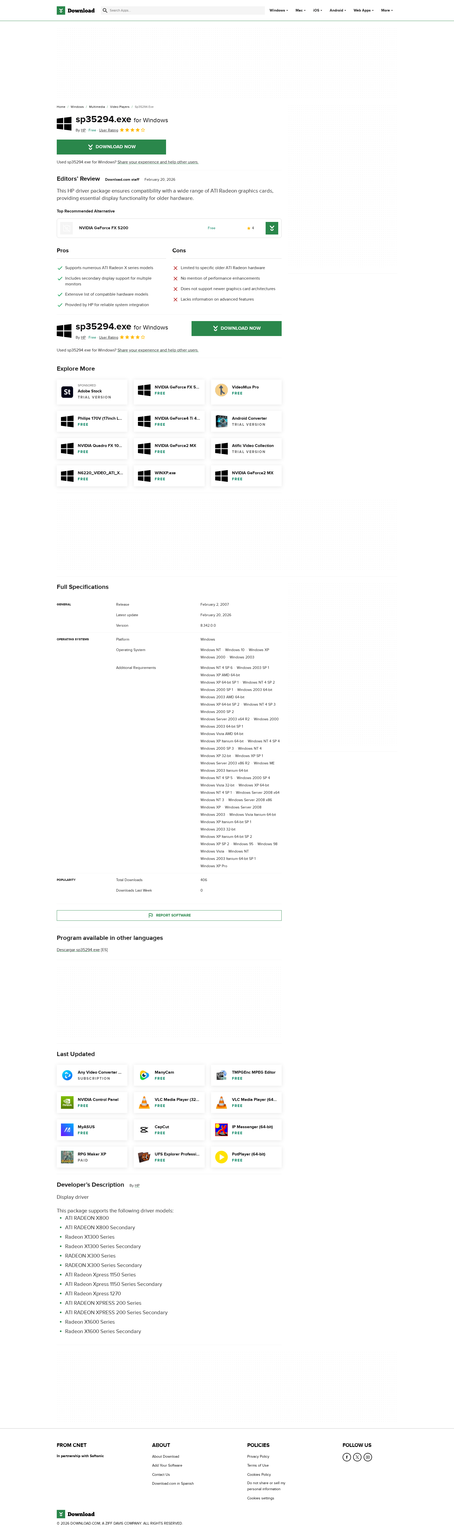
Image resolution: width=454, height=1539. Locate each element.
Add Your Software (167, 1465)
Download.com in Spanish (173, 1483)
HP (137, 1185)
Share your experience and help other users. (158, 162)
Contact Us (161, 1474)
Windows (277, 10)
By (81, 130)
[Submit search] (105, 10)
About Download (165, 1456)
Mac (299, 10)
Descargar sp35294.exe (78, 949)
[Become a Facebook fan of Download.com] (347, 1457)
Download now (116, 147)
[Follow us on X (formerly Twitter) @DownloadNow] (357, 1457)
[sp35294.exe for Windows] (64, 123)
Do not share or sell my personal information (266, 1486)
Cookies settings (260, 1498)
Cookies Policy (259, 1474)
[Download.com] (76, 10)
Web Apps (362, 10)
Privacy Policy (258, 1456)
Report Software (173, 915)
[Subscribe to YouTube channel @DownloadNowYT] (368, 1457)
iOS (316, 10)
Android (336, 10)
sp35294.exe (122, 119)
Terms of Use (258, 1465)
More (385, 10)
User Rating (108, 130)
